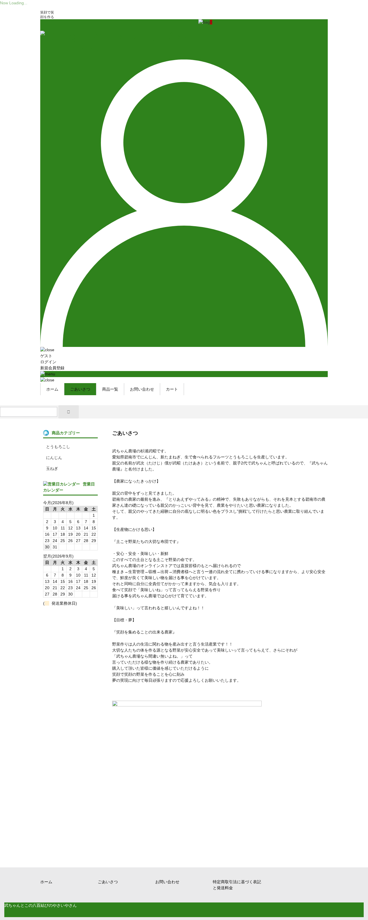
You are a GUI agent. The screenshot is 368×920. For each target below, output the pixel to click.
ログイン (48, 362)
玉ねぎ (52, 468)
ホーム (52, 389)
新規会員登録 (52, 368)
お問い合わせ (142, 389)
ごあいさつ (80, 389)
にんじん (54, 457)
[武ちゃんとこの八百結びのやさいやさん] (119, 48)
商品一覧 (110, 389)
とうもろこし (58, 446)
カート (172, 389)
